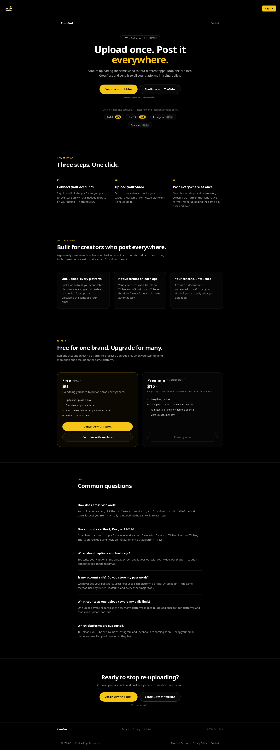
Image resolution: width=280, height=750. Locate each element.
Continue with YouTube (160, 89)
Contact (215, 23)
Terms (125, 729)
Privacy (136, 729)
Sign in (269, 8)
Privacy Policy (199, 743)
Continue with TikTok (118, 89)
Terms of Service (180, 743)
